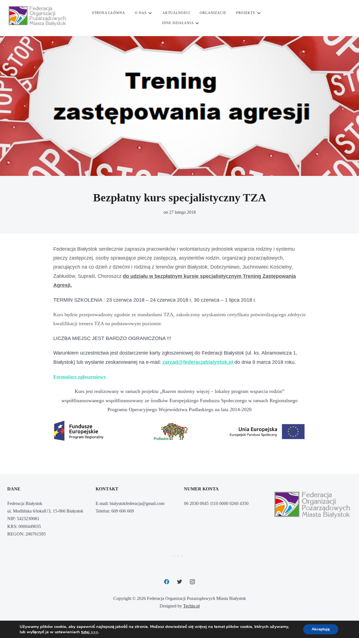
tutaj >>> (89, 631)
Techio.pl (191, 606)
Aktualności (176, 13)
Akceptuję (321, 629)
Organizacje (213, 13)
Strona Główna (108, 13)
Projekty (246, 13)
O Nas (141, 13)
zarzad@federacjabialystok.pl (197, 362)
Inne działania (178, 23)
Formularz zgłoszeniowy (79, 376)
